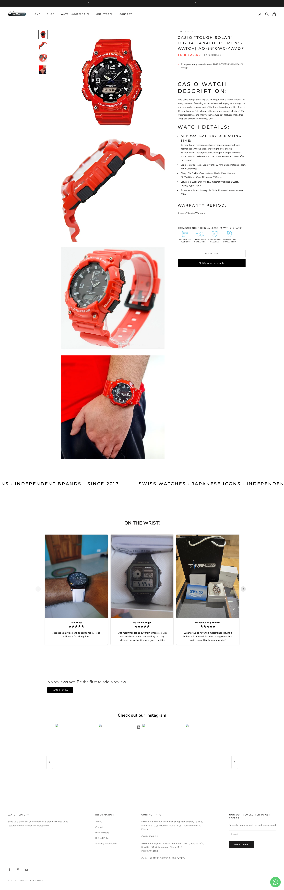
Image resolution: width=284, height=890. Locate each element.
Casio (185, 99)
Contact (125, 14)
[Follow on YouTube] (26, 869)
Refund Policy (102, 838)
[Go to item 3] (43, 58)
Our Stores (104, 14)
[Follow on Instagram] (18, 869)
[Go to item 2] (43, 46)
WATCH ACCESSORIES (75, 14)
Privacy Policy (102, 832)
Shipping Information (106, 843)
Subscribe (241, 844)
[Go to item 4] (43, 69)
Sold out (212, 253)
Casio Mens (186, 31)
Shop (50, 14)
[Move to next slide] (244, 589)
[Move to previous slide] (39, 589)
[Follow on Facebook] (9, 869)
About (98, 821)
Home (36, 14)
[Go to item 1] (43, 34)
